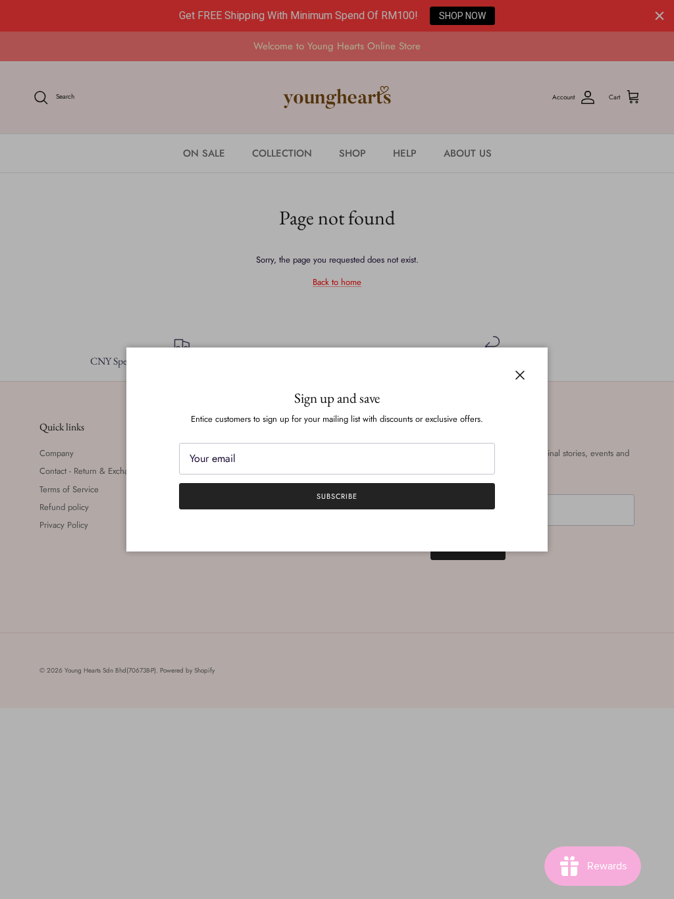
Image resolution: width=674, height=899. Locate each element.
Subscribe (337, 496)
